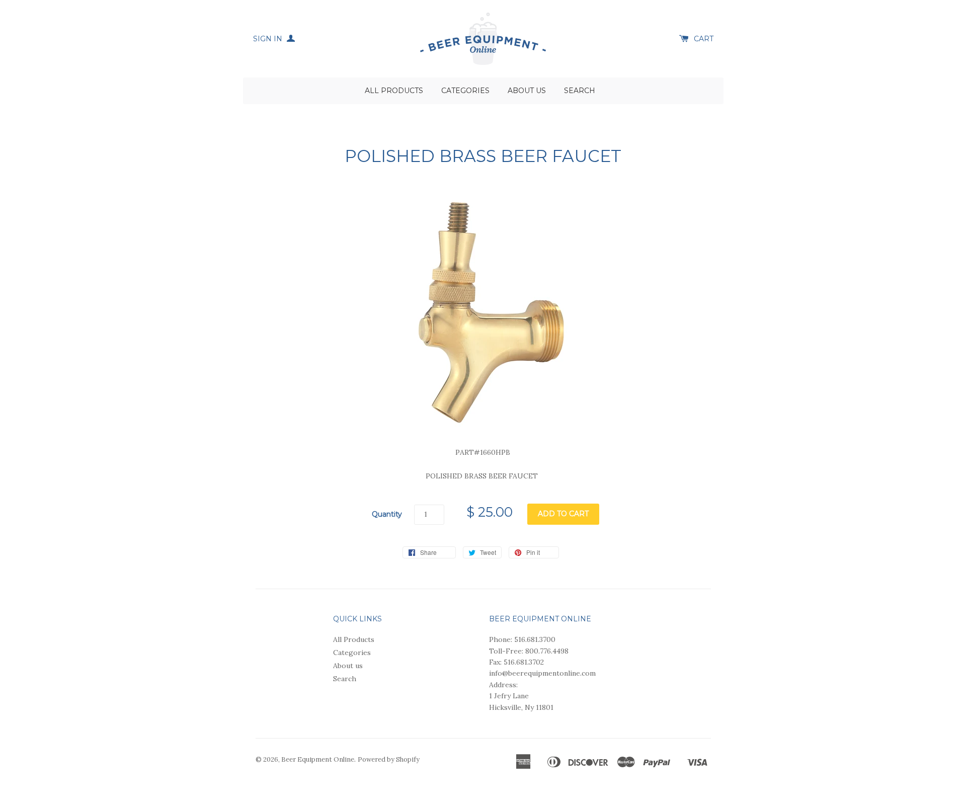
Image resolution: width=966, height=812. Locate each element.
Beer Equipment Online (317, 759)
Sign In (268, 38)
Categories (465, 90)
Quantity (387, 514)
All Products (394, 90)
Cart (703, 38)
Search (579, 90)
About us (527, 90)
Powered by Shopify (389, 759)
